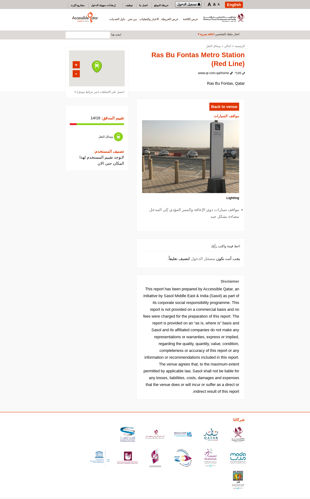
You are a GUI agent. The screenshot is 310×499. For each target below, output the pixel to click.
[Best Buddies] (238, 480)
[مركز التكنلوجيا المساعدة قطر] (238, 458)
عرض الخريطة (170, 19)
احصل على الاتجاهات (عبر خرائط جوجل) (100, 91)
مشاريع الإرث (78, 5)
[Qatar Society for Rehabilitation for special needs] (127, 458)
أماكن (227, 46)
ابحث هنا (116, 34)
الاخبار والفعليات (149, 19)
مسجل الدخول (203, 258)
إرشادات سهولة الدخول (103, 5)
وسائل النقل (213, 46)
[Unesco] (100, 458)
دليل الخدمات (117, 19)
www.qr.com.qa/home (213, 73)
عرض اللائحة (190, 19)
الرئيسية (240, 46)
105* (238, 73)
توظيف (129, 5)
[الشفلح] (210, 458)
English (234, 5)
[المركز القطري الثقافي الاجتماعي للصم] (155, 458)
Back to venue (224, 106)
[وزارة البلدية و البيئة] (238, 435)
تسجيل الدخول (187, 4)
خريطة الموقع (161, 5)
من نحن (132, 19)
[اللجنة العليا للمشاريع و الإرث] (127, 435)
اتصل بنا (143, 5)
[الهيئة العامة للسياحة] (210, 435)
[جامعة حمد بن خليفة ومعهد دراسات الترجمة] (183, 435)
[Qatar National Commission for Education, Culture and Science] (155, 435)
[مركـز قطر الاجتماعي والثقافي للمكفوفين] (183, 458)
